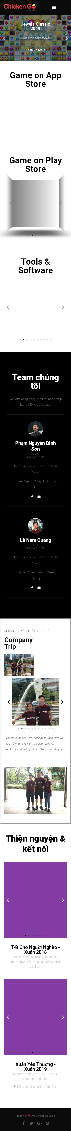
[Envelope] (39, 496)
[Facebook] (32, 496)
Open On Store (35, 50)
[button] (54, 7)
